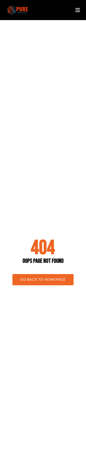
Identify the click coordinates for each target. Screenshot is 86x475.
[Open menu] (77, 10)
